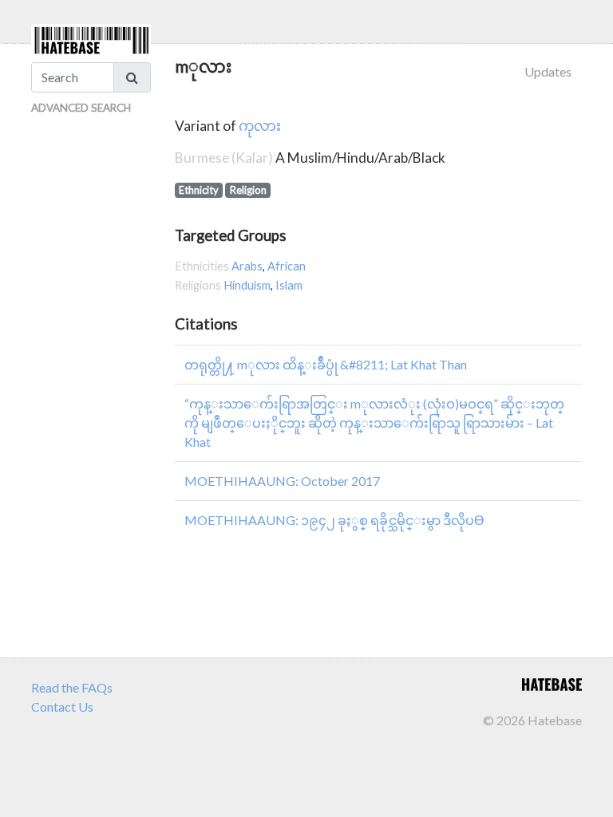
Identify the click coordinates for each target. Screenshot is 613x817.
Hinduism (247, 285)
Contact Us (62, 706)
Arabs (247, 266)
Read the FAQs (72, 687)
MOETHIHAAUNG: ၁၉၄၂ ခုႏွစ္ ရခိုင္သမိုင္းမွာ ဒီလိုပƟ (334, 519)
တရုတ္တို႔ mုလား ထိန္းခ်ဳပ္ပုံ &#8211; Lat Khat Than (325, 364)
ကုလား (260, 125)
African (286, 266)
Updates (547, 71)
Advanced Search (81, 107)
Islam (289, 285)
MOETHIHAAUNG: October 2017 (282, 480)
